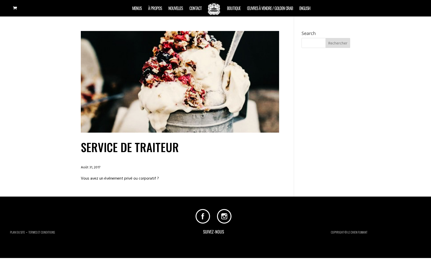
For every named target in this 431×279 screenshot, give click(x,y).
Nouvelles (175, 8)
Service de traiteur (130, 146)
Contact (195, 8)
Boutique (233, 8)
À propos (155, 8)
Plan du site (17, 232)
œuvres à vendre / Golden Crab (270, 8)
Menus (137, 8)
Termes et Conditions (41, 232)
